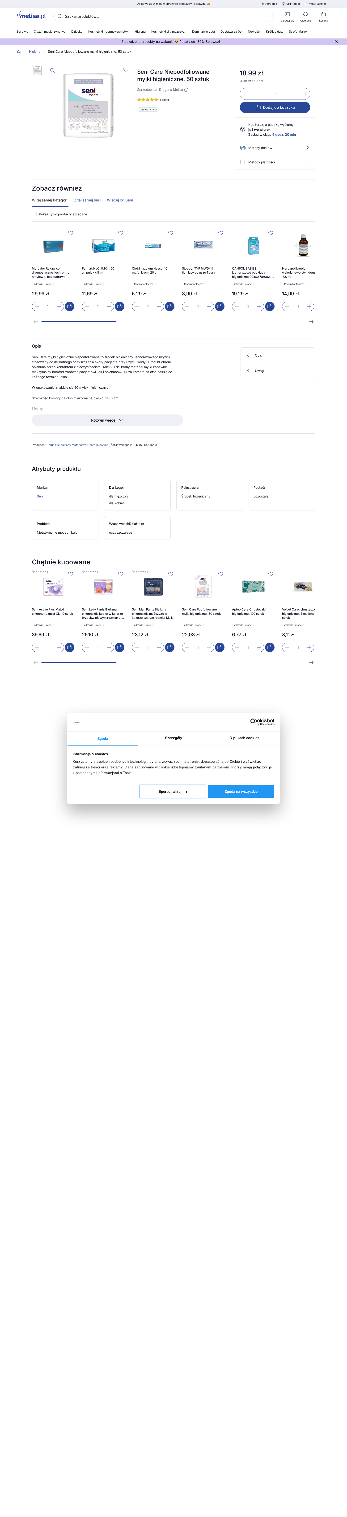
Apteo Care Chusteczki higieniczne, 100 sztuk (249, 611)
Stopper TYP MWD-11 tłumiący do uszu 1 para (198, 270)
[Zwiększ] (305, 94)
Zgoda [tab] (102, 738)
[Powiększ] (52, 70)
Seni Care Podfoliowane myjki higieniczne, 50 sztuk (201, 611)
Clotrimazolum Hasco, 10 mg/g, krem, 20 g (149, 270)
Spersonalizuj (170, 791)
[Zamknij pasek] (336, 41)
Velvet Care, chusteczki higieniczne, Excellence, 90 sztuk (302, 613)
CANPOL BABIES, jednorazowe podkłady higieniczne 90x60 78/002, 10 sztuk (253, 272)
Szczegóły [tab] (173, 738)
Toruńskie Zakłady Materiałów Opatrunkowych (78, 445)
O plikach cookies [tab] (244, 738)
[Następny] (311, 321)
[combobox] (163, 16)
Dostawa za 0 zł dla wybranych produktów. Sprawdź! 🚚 (173, 3)
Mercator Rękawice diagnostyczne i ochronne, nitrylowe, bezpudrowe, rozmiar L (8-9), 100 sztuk (51, 272)
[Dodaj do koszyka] (69, 306)
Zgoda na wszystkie (241, 791)
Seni (40, 496)
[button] (186, 90)
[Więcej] (306, 162)
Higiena (34, 51)
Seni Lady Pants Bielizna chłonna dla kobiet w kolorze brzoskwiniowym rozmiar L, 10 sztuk (102, 613)
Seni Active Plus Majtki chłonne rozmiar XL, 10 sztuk (52, 611)
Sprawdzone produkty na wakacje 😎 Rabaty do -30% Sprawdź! (170, 41)
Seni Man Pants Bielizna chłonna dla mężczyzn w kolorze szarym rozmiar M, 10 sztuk (153, 613)
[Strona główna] (19, 51)
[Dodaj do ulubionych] (126, 69)
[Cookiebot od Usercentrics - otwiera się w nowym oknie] (254, 722)
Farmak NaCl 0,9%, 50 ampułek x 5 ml (98, 270)
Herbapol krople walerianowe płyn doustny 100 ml (301, 272)
